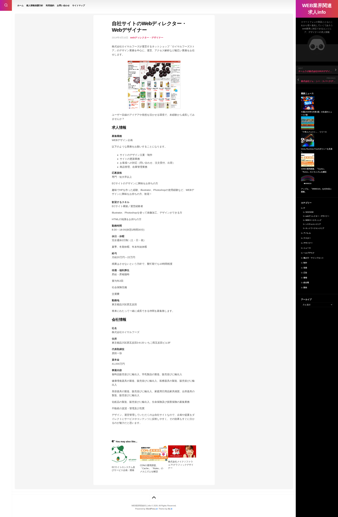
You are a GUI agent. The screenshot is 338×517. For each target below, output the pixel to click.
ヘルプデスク (308, 253)
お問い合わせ (63, 5)
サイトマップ (78, 5)
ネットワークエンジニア (314, 228)
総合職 (306, 282)
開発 (305, 287)
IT (304, 208)
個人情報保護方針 (34, 5)
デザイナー (308, 243)
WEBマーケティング (313, 220)
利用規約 (50, 5)
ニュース (307, 248)
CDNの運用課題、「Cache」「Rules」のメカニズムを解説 (151, 468)
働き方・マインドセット (313, 258)
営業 (305, 268)
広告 (305, 273)
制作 (305, 263)
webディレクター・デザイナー (317, 216)
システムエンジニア (313, 224)
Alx (169, 509)
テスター (307, 238)
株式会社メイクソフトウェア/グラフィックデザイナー (180, 464)
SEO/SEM (309, 212)
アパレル (307, 233)
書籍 (305, 278)
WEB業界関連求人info (317, 9)
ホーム (20, 5)
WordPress (151, 509)
